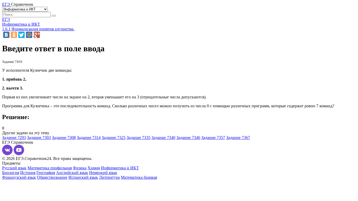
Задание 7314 (89, 137)
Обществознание (52, 177)
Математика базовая (139, 177)
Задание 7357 (213, 137)
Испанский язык (83, 177)
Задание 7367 (238, 137)
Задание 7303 (39, 137)
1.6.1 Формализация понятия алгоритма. (38, 29)
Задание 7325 (114, 137)
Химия (94, 168)
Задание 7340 (163, 137)
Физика (79, 168)
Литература (109, 177)
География (45, 172)
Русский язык (14, 168)
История (27, 172)
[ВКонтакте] (6, 35)
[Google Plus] (37, 35)
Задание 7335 (138, 137)
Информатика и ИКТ (21, 24)
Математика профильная (50, 168)
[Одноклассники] (14, 35)
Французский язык (19, 177)
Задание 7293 (14, 137)
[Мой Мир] (29, 35)
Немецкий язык (103, 172)
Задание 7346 (188, 137)
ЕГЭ (6, 19)
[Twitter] (21, 35)
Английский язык (72, 172)
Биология (10, 172)
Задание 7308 (64, 137)
